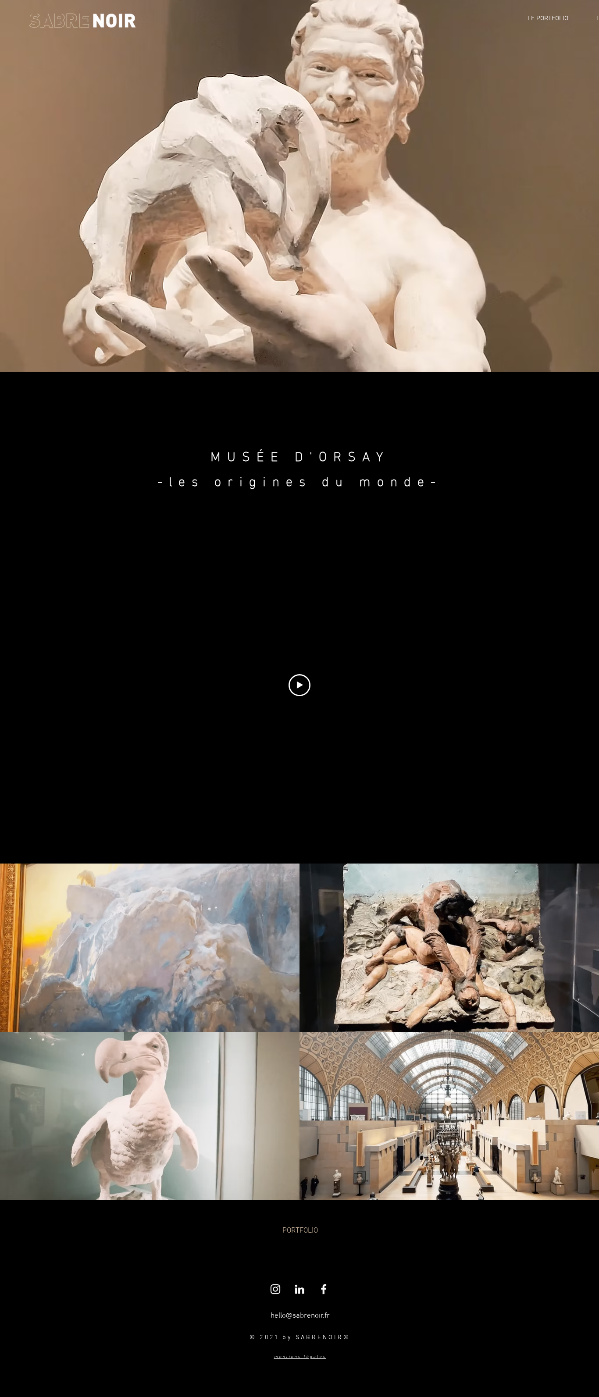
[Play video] (299, 685)
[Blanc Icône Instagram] (275, 1289)
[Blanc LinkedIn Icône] (299, 1289)
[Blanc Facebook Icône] (323, 1289)
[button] (300, 1231)
